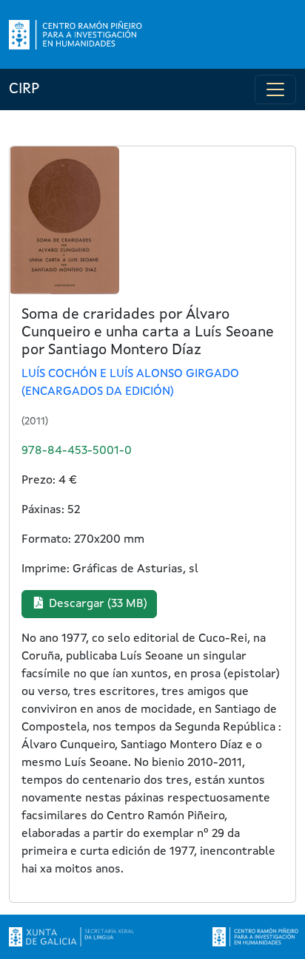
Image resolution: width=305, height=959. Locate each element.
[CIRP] (76, 35)
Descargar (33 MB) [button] (96, 604)
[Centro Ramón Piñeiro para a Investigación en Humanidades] (256, 937)
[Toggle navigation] (275, 89)
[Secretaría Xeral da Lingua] (71, 937)
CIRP (24, 89)
